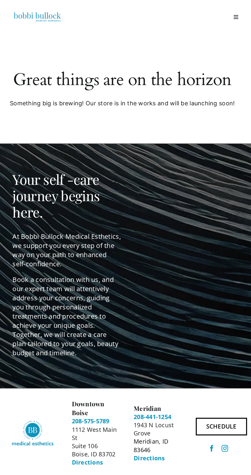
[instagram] (225, 448)
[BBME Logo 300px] (37, 13)
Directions (87, 462)
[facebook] (212, 448)
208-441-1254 (152, 417)
